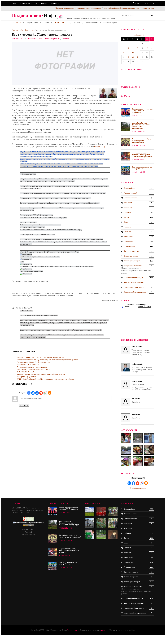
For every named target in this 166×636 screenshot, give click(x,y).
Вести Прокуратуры (132, 261)
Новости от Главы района (134, 287)
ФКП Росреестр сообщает (134, 282)
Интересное (128, 237)
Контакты (55, 3)
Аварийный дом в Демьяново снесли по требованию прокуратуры (124, 8)
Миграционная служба (133, 266)
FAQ (35, 3)
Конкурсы (128, 208)
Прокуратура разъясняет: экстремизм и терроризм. (69, 8)
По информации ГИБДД (133, 278)
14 (137, 52)
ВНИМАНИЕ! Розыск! (25, 372)
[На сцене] (101, 511)
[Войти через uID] (29, 393)
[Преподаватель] (113, 534)
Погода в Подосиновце (136, 304)
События (65, 39)
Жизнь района (129, 188)
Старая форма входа (138, 488)
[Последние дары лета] (138, 461)
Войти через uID (138, 478)
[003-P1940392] (138, 438)
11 (123, 52)
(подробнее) (72, 630)
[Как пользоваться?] (90, 534)
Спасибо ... (136, 400)
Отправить (24, 405)
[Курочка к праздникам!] (149, 450)
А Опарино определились (27, 377)
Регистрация (25, 3)
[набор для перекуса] (149, 461)
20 (133, 57)
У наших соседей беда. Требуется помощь (33, 362)
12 (128, 52)
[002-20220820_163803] (149, 438)
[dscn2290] (113, 523)
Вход (14, 3)
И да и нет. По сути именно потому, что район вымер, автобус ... (142, 368)
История (127, 227)
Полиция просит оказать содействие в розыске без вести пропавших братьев (47, 360)
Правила (44, 3)
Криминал (128, 203)
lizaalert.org (99, 146)
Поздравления (129, 246)
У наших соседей (130, 193)
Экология (127, 232)
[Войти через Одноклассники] (49, 393)
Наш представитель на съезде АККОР (142, 168)
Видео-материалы (131, 256)
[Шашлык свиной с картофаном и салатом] (138, 450)
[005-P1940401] (126, 438)
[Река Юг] (90, 511)
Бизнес (126, 217)
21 (137, 57)
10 (152, 48)
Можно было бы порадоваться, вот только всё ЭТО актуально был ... (142, 385)
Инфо (34, 15)
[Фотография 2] (101, 523)
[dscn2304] (113, 511)
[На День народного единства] (126, 461)
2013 (21, 30)
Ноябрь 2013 (137, 35)
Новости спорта (130, 198)
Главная (15, 30)
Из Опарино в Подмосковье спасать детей (33, 369)
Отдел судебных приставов (135, 292)
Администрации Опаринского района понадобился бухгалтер (41, 374)
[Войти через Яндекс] (41, 393)
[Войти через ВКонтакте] (33, 393)
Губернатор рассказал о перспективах (32, 367)
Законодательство (131, 251)
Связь (126, 222)
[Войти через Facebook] (37, 393)
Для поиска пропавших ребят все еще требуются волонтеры (40, 357)
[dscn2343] (101, 534)
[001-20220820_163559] (126, 450)
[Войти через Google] (45, 393)
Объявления (128, 241)
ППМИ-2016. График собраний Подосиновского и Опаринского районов (45, 379)
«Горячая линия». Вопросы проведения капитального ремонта (142, 154)
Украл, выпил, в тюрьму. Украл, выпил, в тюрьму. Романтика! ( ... (141, 350)
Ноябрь (27, 30)
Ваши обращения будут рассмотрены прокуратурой (142, 140)
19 (128, 57)
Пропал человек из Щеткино (28, 365)
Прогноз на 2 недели (144, 306)
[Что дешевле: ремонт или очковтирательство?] (90, 523)
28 (138, 61)
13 (133, 52)
